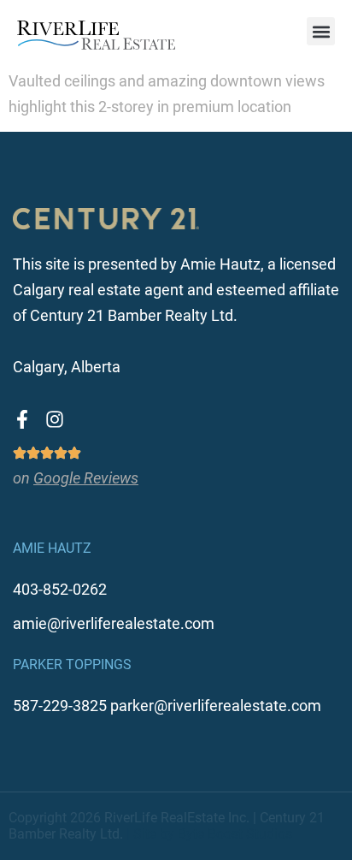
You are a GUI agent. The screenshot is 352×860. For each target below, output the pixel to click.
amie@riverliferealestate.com (113, 623)
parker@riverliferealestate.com (215, 706)
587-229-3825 (60, 706)
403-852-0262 (60, 589)
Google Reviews (85, 478)
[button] (321, 31)
